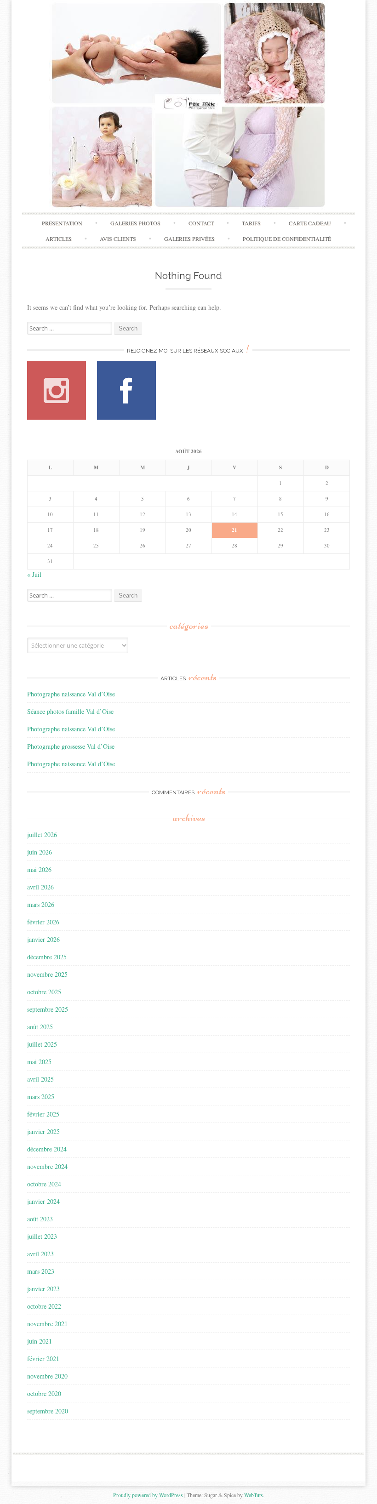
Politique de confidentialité (287, 238)
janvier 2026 (43, 939)
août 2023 (40, 1218)
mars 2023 (40, 1271)
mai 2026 (39, 869)
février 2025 (43, 1114)
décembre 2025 (47, 956)
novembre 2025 (47, 974)
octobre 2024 (44, 1183)
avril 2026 (40, 887)
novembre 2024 (47, 1166)
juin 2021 (39, 1341)
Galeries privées (189, 238)
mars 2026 (40, 904)
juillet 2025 (42, 1044)
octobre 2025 (44, 991)
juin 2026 (39, 852)
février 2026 (43, 921)
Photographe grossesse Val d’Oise (70, 746)
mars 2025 (40, 1096)
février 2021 (43, 1358)
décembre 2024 (47, 1149)
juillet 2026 (42, 834)
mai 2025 (39, 1061)
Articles (59, 238)
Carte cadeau (310, 223)
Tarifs (251, 223)
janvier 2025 (43, 1131)
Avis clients (118, 238)
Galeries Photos (135, 223)
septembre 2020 (47, 1411)
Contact (201, 223)
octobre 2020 (44, 1393)
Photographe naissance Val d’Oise (71, 693)
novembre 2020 (47, 1376)
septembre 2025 (47, 1009)
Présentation (62, 223)
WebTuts (253, 1494)
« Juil (34, 574)
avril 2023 (40, 1253)
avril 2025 (40, 1079)
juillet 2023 (42, 1236)
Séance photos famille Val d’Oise (70, 711)
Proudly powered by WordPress (148, 1494)
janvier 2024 (43, 1201)
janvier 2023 (43, 1288)
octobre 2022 (44, 1306)
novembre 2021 (47, 1323)
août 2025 (40, 1026)
